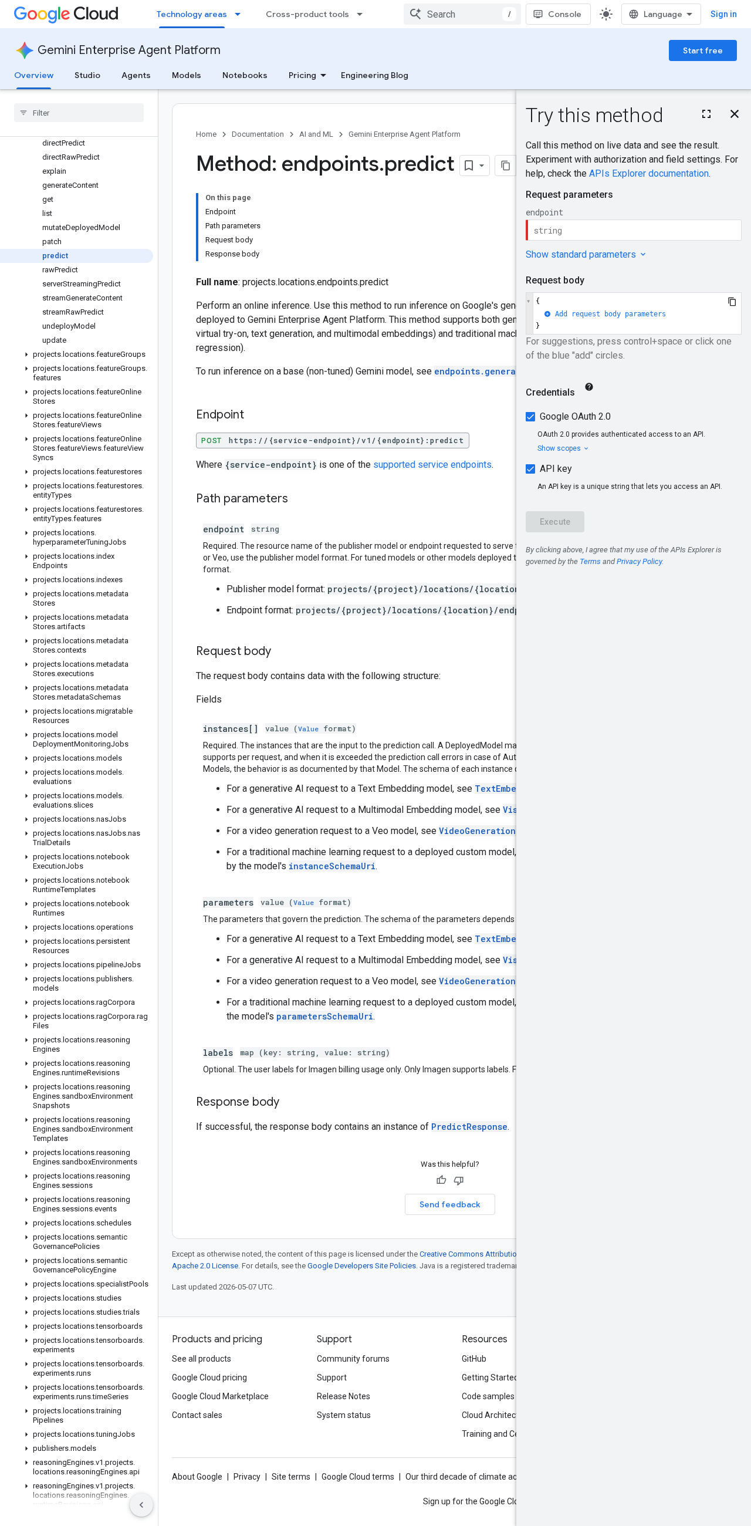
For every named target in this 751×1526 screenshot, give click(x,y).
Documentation (258, 134)
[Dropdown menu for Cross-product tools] (363, 14)
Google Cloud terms (358, 1476)
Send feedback (450, 1204)
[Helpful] (441, 1180)
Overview (33, 75)
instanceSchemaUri (332, 866)
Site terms (291, 1476)
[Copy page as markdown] (505, 165)
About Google (197, 1476)
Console (564, 14)
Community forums (353, 1358)
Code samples (488, 1396)
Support (332, 1377)
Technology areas (192, 14)
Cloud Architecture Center (510, 1415)
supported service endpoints (432, 464)
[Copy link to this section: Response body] (291, 1103)
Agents (136, 75)
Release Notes (343, 1396)
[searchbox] (79, 112)
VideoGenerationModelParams (505, 981)
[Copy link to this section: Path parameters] (300, 499)
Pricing (302, 75)
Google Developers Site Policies (361, 1265)
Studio (87, 75)
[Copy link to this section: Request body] (283, 652)
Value (308, 728)
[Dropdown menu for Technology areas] (241, 14)
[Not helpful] (459, 1180)
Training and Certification (508, 1434)
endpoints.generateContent (497, 371)
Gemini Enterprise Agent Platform (129, 50)
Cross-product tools (307, 14)
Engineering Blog (374, 75)
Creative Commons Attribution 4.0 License (490, 1254)
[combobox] (462, 14)
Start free (703, 50)
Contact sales (197, 1415)
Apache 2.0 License (205, 1265)
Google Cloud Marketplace (220, 1396)
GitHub (474, 1358)
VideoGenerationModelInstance (510, 830)
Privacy (247, 1476)
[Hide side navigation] (141, 1505)
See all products (201, 1358)
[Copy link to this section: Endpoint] (256, 415)
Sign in (724, 14)
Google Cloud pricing (209, 1377)
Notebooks (245, 75)
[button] (76, 354)
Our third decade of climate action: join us (481, 1476)
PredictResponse (469, 1126)
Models (186, 75)
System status (344, 1415)
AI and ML (316, 134)
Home (206, 134)
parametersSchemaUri (324, 1016)
